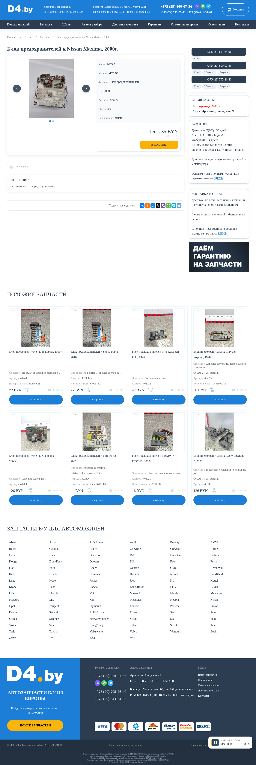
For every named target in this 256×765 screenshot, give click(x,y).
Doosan (94, 561)
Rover (133, 612)
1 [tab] (50, 121)
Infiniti (174, 574)
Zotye (12, 637)
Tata (213, 625)
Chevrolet (135, 548)
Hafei (12, 574)
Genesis (134, 567)
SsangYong (96, 625)
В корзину (159, 144)
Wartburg (175, 631)
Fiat (11, 567)
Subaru (134, 625)
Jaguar (93, 580)
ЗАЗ (92, 637)
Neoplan (175, 599)
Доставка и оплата (125, 24)
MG (51, 599)
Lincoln (53, 593)
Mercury (14, 599)
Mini (92, 599)
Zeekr (213, 631)
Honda (53, 574)
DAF (133, 555)
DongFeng (55, 561)
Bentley (174, 542)
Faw (172, 561)
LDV (173, 586)
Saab (173, 612)
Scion (133, 618)
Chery (93, 548)
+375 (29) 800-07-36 (176, 6)
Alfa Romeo (97, 542)
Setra (213, 618)
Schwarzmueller (99, 618)
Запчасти (46, 24)
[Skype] (173, 205)
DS (132, 561)
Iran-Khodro (217, 574)
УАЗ (132, 637)
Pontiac (134, 606)
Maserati (135, 593)
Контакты (242, 24)
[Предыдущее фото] (17, 88)
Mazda (174, 593)
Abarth (13, 542)
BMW (214, 542)
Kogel (214, 580)
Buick (12, 548)
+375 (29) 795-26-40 (172, 12)
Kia (172, 580)
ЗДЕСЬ (218, 178)
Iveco (52, 580)
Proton (214, 606)
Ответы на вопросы (184, 24)
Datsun (214, 555)
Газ (51, 637)
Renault (53, 612)
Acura (53, 542)
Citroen (214, 548)
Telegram (224, 72)
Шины (67, 24)
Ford (52, 567)
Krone (12, 586)
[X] (158, 205)
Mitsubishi (136, 599)
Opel (12, 606)
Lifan (12, 593)
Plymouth (95, 606)
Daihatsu (175, 555)
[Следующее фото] (86, 88)
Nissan (28, 37)
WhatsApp (209, 72)
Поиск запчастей (18, 24)
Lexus (214, 586)
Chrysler (175, 548)
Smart (52, 625)
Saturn (214, 612)
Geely (93, 567)
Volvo (133, 631)
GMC (173, 567)
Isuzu (12, 580)
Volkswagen (97, 631)
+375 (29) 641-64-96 (199, 12)
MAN (93, 593)
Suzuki (174, 625)
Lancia (94, 586)
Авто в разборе (92, 24)
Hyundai (135, 574)
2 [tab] (53, 121)
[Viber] (163, 205)
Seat (172, 618)
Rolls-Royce (97, 612)
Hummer (95, 574)
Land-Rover (137, 586)
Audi (133, 542)
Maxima (44, 37)
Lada (52, 586)
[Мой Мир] (152, 205)
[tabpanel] (51, 88)
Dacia (52, 555)
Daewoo (95, 555)
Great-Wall (216, 567)
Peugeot (54, 606)
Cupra (12, 555)
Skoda (12, 625)
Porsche (175, 606)
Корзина (238, 9)
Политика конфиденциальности (127, 745)
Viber (196, 58)
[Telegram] (179, 205)
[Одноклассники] (147, 205)
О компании (216, 24)
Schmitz (54, 618)
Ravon (13, 612)
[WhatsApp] (168, 205)
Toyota (53, 631)
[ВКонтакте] (142, 205)
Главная (11, 37)
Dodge (13, 561)
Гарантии (154, 24)
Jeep (132, 580)
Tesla (12, 631)
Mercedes (216, 593)
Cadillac (54, 548)
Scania (13, 618)
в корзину (36, 399)
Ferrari (214, 561)
